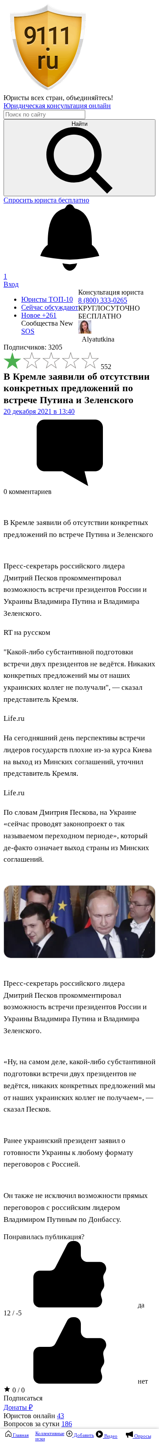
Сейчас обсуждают (49, 307)
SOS (27, 331)
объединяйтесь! (89, 97)
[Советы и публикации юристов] (48, 89)
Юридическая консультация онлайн (57, 105)
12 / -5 (13, 1313)
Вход (11, 284)
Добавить (83, 1435)
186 (66, 1423)
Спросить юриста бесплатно (46, 200)
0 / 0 (18, 1390)
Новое (39, 315)
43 (60, 1416)
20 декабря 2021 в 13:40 (39, 411)
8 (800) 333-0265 (102, 300)
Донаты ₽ (18, 1407)
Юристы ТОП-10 (47, 299)
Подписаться (23, 1398)
